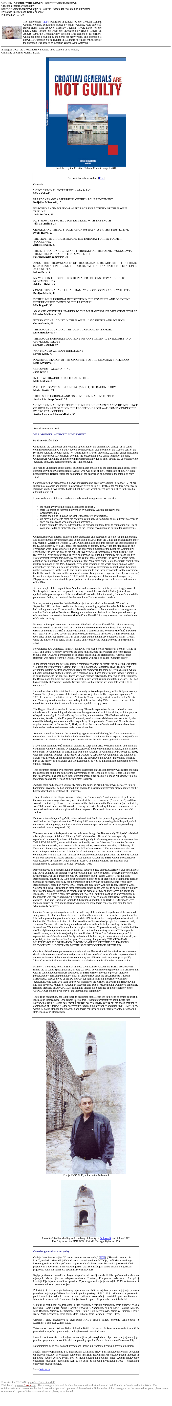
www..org (26, 1385)
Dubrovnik (105, 1238)
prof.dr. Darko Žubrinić (42, 1382)
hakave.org (45, 1369)
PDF (45, 21)
